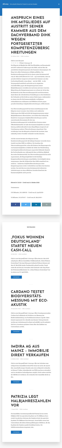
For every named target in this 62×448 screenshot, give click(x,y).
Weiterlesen (16, 277)
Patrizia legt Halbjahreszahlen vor (31, 401)
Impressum (44, 4)
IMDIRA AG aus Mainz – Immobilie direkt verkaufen (30, 351)
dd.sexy (5, 4)
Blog (32, 4)
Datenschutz (53, 4)
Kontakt (38, 4)
